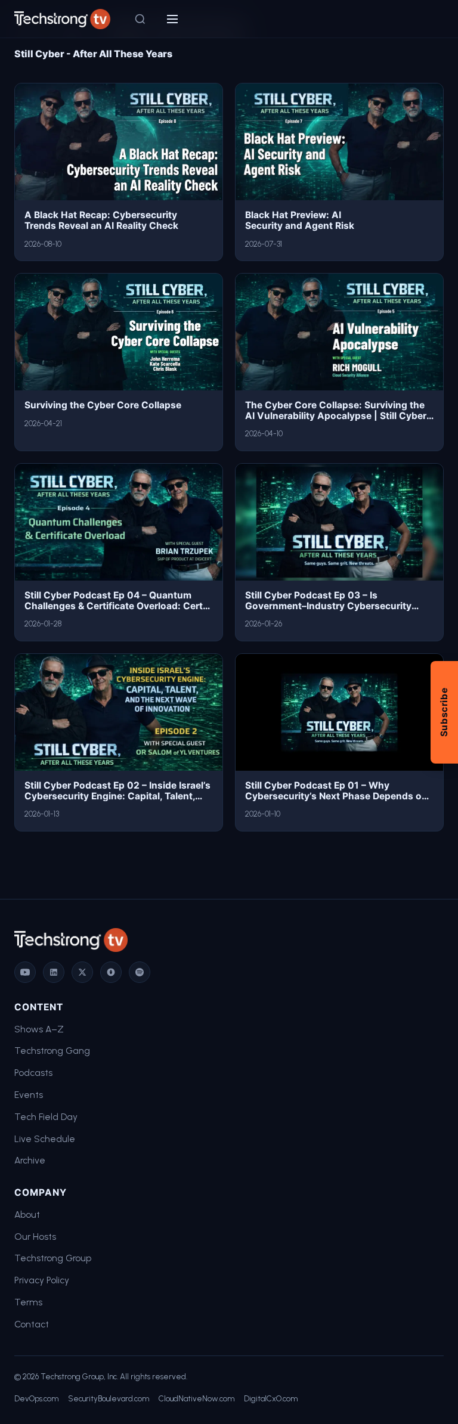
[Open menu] (172, 19)
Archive (29, 1160)
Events (28, 1094)
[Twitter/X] (82, 972)
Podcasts (33, 1072)
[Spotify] (139, 972)
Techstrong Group (52, 1258)
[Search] (140, 19)
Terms (28, 1302)
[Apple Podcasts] (111, 972)
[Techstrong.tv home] (62, 19)
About (27, 1214)
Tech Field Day (46, 1116)
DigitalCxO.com (271, 1398)
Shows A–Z (39, 1029)
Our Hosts (35, 1236)
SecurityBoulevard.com (108, 1398)
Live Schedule (44, 1138)
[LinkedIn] (53, 972)
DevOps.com (36, 1398)
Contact (31, 1324)
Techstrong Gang (52, 1050)
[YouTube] (25, 972)
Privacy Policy (41, 1280)
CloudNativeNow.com (196, 1398)
